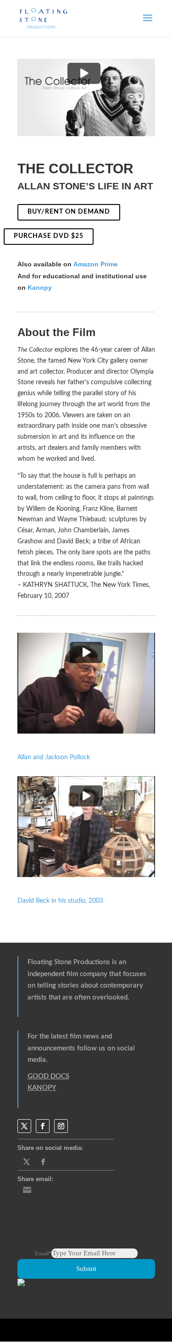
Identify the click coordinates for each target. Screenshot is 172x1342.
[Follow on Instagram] (61, 1126)
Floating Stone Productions (69, 962)
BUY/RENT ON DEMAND (69, 212)
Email (43, 1253)
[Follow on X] (24, 1126)
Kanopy (40, 287)
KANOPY (42, 1087)
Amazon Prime (95, 264)
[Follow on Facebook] (43, 1126)
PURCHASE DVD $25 (48, 236)
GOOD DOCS (48, 1076)
